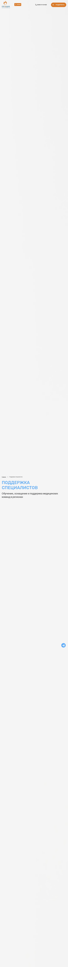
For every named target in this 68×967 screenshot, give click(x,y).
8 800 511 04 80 (42, 5)
